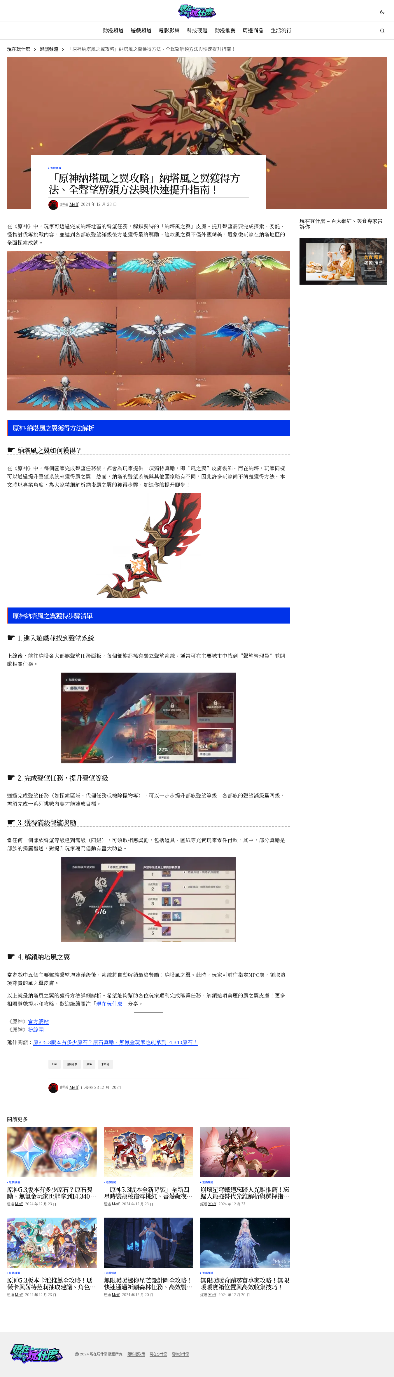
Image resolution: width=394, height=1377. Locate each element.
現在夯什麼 (158, 1354)
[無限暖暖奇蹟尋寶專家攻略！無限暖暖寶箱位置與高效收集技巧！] (245, 1243)
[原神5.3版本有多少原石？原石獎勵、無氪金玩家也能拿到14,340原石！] (52, 1152)
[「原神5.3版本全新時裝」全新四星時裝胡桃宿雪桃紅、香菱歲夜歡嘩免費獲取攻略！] (149, 1152)
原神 (89, 1064)
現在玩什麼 (18, 49)
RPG (54, 1064)
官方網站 (38, 1021)
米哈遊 (105, 1064)
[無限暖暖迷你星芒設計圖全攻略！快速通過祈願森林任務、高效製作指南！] (149, 1243)
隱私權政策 (136, 1354)
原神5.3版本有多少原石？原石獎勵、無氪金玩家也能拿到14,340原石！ (115, 1042)
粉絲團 (36, 1029)
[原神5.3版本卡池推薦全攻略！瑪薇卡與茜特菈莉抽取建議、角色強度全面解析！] (52, 1243)
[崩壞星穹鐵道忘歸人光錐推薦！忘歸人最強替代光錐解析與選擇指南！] (245, 1152)
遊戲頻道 (49, 49)
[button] (382, 12)
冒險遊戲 (71, 1064)
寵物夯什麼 (180, 1354)
